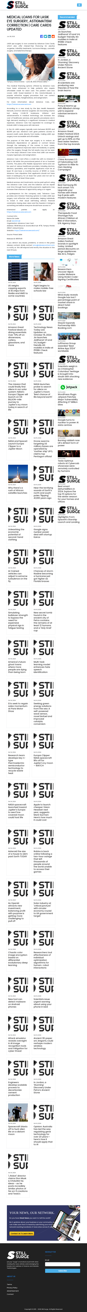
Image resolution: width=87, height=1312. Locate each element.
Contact (10, 1294)
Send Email (16, 221)
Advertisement (13, 1291)
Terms (9, 1284)
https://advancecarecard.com (19, 104)
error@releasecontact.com (44, 245)
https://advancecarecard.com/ (26, 230)
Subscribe (62, 1271)
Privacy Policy (12, 1288)
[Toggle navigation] (79, 5)
